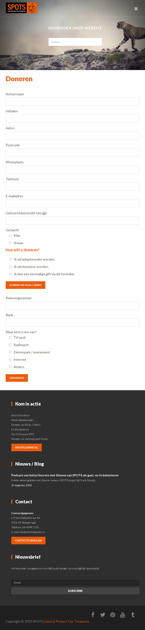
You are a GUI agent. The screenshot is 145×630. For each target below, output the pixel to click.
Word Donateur (20, 415)
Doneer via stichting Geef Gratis (29, 438)
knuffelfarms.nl (26, 447)
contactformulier (28, 540)
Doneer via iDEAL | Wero (25, 285)
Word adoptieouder (22, 420)
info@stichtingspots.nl (32, 532)
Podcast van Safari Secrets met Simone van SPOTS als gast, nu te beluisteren (65, 475)
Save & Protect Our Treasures (67, 621)
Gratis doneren (20, 429)
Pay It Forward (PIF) (22, 434)
